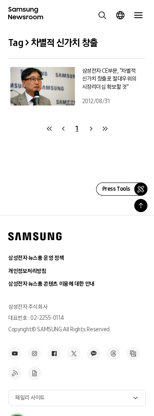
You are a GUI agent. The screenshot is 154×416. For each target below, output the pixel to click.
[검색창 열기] (102, 15)
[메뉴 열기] (138, 15)
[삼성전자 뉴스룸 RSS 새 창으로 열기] (14, 373)
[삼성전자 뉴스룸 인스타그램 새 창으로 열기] (34, 353)
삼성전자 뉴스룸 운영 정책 (36, 257)
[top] (140, 205)
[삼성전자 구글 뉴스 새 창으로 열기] (34, 373)
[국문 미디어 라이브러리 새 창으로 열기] (133, 353)
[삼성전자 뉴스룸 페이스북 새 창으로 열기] (54, 353)
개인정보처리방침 (27, 271)
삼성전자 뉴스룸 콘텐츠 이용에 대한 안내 (51, 283)
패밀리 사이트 (30, 397)
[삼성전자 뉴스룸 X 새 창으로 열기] (73, 353)
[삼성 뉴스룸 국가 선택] (120, 15)
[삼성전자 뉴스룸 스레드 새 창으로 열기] (113, 353)
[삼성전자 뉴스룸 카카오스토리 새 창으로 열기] (93, 353)
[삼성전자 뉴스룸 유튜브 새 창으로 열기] (14, 353)
